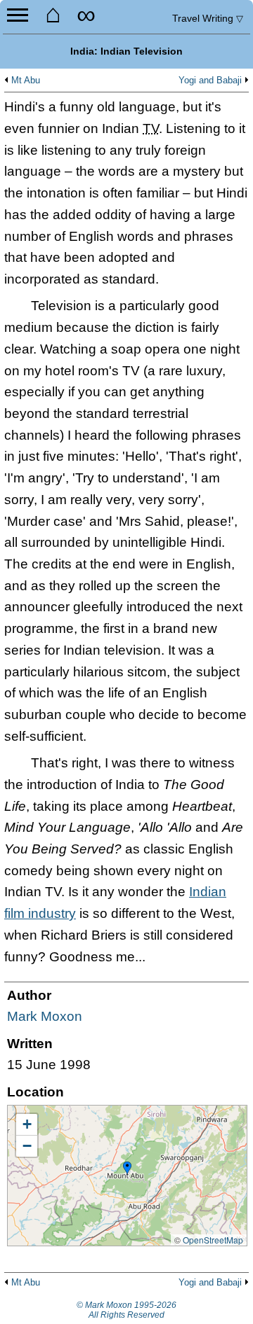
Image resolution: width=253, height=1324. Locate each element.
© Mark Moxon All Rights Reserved (126, 1310)
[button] (127, 1169)
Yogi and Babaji (210, 80)
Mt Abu (25, 80)
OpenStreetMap (213, 1240)
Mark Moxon (44, 1016)
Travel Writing (207, 18)
